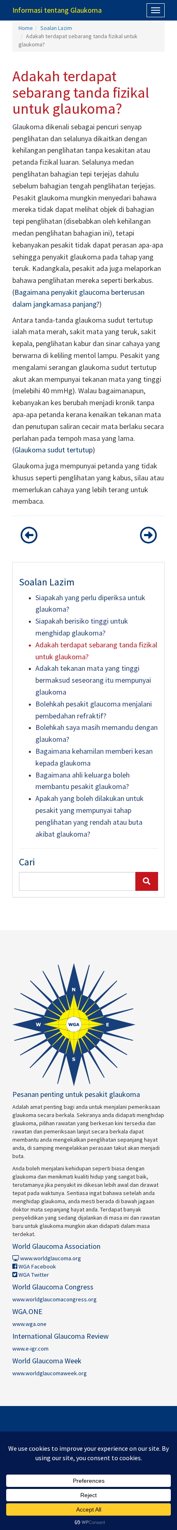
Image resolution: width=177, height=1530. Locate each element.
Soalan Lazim (56, 28)
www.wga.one (29, 1324)
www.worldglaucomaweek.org (49, 1373)
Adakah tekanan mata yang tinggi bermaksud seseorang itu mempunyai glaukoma (93, 680)
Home (26, 28)
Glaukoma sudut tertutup (53, 449)
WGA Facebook (36, 1266)
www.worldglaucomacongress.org (54, 1299)
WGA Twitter (33, 1274)
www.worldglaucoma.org (50, 1258)
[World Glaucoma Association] (88, 1024)
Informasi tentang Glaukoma (57, 10)
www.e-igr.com (30, 1348)
